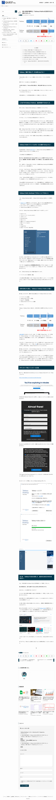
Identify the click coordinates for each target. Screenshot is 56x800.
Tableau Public (43, 608)
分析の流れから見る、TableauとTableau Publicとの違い (35, 57)
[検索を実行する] (16, 11)
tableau (21, 15)
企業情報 (12, 796)
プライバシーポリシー (24, 796)
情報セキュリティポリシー (33, 796)
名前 (21, 768)
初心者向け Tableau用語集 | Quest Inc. (29, 740)
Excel (4, 42)
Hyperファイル (24, 203)
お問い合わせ (17, 796)
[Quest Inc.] (9, 2)
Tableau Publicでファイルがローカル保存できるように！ (35, 53)
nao (24, 678)
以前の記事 (21, 334)
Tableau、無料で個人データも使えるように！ (33, 50)
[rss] (36, 648)
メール (21, 772)
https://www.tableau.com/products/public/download (30, 377)
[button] (20, 41)
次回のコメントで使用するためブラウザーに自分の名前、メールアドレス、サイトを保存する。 (36, 782)
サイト (21, 777)
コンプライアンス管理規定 (42, 796)
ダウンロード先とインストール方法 (31, 59)
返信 (21, 738)
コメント (22, 754)
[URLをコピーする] (51, 41)
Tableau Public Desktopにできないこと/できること (34, 55)
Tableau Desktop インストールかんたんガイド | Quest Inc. (33, 732)
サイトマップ (50, 796)
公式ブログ (32, 149)
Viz (36, 344)
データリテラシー (6, 47)
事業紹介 (8, 796)
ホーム (5, 796)
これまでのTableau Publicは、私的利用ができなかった (35, 51)
